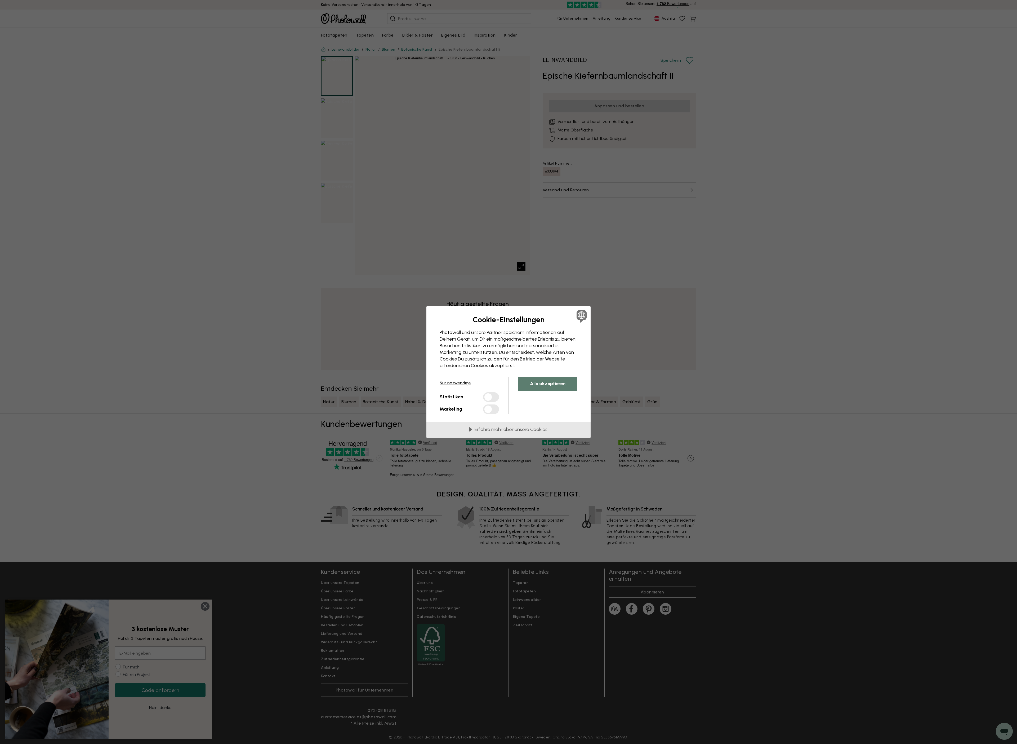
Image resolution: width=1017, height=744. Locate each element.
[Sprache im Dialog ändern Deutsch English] (581, 316)
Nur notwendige (455, 382)
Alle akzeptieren (547, 383)
